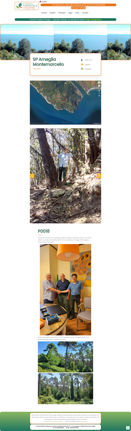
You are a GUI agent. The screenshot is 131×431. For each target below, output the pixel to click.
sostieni (52, 13)
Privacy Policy (57, 421)
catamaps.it (83, 421)
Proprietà (87, 69)
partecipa (61, 13)
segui (70, 13)
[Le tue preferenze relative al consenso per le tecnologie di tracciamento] (128, 428)
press (77, 13)
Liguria (87, 64)
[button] (99, 176)
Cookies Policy (48, 421)
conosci (44, 13)
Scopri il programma (93, 19)
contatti (85, 13)
